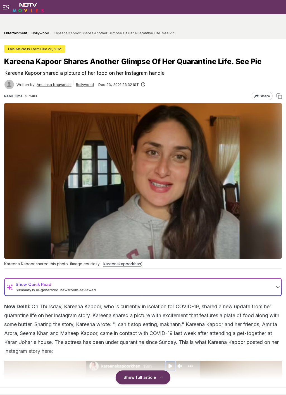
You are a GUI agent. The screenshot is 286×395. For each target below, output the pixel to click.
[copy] (279, 96)
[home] (28, 7)
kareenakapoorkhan (122, 263)
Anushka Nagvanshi (54, 84)
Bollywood (85, 84)
